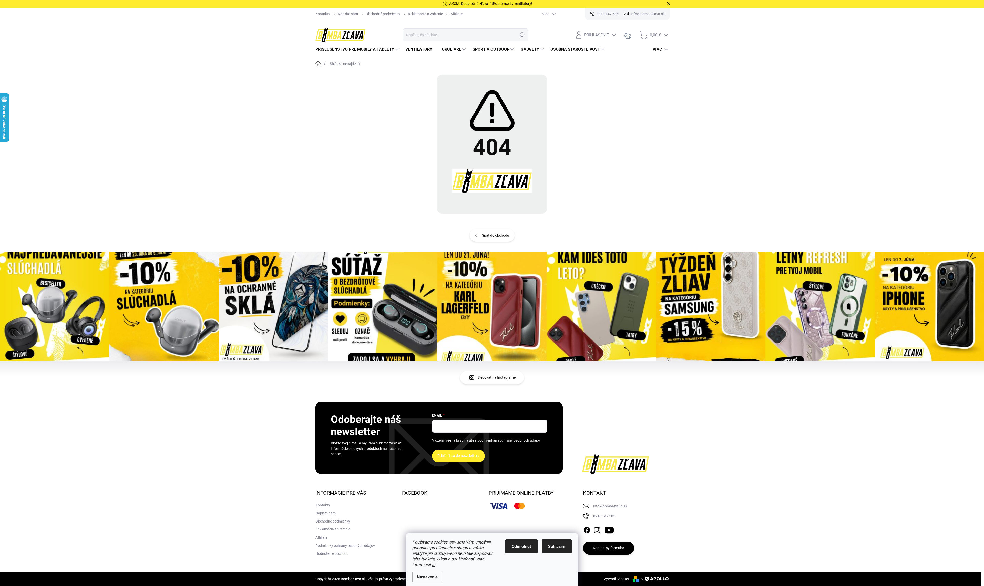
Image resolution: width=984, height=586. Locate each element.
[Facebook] (587, 529)
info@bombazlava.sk (610, 506)
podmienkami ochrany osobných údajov (509, 440)
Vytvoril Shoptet (616, 579)
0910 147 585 (604, 516)
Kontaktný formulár (608, 548)
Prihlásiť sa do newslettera (458, 456)
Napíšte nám (348, 14)
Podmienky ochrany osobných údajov (345, 546)
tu (433, 564)
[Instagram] (597, 529)
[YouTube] (609, 529)
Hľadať (521, 35)
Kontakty (322, 14)
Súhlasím (556, 546)
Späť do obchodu (495, 235)
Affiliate (456, 14)
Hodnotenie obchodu (332, 553)
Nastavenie (427, 576)
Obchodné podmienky (383, 14)
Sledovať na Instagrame (497, 377)
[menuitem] (357, 49)
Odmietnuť (521, 546)
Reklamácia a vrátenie (425, 14)
